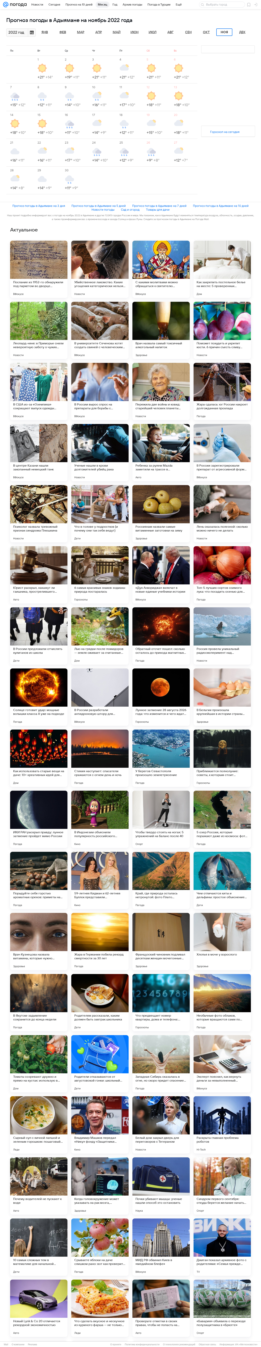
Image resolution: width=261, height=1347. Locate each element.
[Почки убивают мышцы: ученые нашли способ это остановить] (161, 1186)
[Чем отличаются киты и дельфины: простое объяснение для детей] (222, 880)
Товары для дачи (157, 209)
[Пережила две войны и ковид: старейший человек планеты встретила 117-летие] (161, 391)
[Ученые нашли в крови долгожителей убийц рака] (100, 452)
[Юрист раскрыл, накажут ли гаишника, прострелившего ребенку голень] (38, 575)
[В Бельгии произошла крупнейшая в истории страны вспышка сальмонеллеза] (222, 697)
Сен (188, 32)
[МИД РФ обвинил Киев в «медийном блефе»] (161, 1247)
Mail (6, 1344)
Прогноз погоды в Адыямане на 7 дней (159, 206)
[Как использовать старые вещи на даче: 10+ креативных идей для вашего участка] (38, 758)
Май (117, 32)
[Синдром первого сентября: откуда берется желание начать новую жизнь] (222, 1186)
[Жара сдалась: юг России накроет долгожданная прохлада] (222, 391)
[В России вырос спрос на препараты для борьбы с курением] (100, 391)
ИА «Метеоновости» (246, 1344)
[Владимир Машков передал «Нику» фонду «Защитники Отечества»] (100, 1125)
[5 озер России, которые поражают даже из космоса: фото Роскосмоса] (222, 819)
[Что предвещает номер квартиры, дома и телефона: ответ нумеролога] (161, 1002)
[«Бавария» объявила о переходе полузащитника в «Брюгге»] (222, 1308)
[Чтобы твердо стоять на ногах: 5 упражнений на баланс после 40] (161, 819)
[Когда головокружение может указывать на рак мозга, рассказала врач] (100, 1186)
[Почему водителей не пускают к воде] (38, 1186)
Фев (62, 32)
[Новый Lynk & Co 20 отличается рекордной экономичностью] (38, 1308)
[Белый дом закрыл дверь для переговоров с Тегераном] (161, 1125)
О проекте (115, 1344)
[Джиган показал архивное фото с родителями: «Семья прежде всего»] (222, 1247)
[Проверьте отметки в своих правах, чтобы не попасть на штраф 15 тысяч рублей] (161, 1308)
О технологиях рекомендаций (179, 1344)
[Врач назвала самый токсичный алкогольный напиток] (161, 330)
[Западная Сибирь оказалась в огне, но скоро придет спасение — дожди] (161, 1063)
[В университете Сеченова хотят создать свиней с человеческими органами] (100, 330)
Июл (152, 32)
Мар (80, 32)
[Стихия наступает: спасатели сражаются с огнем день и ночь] (100, 758)
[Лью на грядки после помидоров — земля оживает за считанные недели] (100, 636)
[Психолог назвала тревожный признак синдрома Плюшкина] (38, 513)
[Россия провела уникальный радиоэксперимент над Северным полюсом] (222, 636)
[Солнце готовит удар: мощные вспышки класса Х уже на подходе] (38, 697)
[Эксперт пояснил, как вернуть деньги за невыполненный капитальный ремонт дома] (222, 1063)
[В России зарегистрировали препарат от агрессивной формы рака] (222, 452)
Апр (98, 32)
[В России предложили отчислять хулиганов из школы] (38, 636)
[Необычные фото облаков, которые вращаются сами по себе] (222, 1002)
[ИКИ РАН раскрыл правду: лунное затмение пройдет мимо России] (38, 819)
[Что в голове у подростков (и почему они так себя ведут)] (100, 513)
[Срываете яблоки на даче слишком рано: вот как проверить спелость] (100, 1247)
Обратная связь (207, 1344)
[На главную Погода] (17, 4)
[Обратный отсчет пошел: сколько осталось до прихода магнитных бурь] (161, 636)
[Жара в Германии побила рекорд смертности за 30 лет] (100, 941)
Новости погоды (103, 209)
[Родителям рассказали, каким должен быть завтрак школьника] (100, 1002)
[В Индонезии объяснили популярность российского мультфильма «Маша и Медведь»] (100, 819)
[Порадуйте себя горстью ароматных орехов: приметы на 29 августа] (38, 880)
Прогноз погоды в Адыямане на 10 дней (221, 206)
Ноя (224, 32)
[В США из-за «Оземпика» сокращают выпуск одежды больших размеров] (38, 391)
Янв (44, 32)
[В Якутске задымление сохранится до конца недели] (38, 1002)
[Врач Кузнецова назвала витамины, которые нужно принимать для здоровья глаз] (38, 941)
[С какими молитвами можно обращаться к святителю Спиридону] (161, 269)
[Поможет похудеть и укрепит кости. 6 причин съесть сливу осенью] (222, 330)
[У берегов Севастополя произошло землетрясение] (161, 758)
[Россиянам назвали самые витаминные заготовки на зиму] (161, 513)
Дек (242, 32)
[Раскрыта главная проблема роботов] (222, 1125)
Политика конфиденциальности (142, 1344)
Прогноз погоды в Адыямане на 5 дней (98, 206)
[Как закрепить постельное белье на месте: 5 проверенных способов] (222, 269)
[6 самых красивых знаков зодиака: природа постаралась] (100, 575)
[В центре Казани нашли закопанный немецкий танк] (38, 452)
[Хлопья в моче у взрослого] (222, 941)
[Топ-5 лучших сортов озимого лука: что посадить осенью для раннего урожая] (222, 575)
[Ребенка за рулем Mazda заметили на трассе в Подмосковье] (161, 452)
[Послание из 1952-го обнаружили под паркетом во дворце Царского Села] (38, 269)
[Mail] (5, 4)
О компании (18, 1344)
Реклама (32, 1344)
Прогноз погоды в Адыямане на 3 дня (38, 206)
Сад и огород (130, 209)
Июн (134, 32)
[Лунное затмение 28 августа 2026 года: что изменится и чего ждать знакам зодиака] (161, 697)
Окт (206, 32)
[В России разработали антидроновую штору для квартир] (100, 697)
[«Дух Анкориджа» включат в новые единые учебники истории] (161, 575)
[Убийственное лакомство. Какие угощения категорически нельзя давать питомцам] (100, 269)
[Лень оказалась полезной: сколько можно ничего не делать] (222, 513)
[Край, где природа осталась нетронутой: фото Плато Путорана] (161, 880)
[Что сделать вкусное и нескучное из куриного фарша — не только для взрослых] (100, 1308)
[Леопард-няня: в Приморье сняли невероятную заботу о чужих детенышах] (38, 330)
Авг (170, 32)
